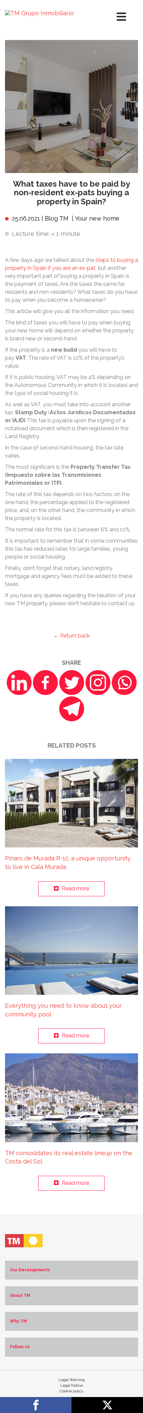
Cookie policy (71, 1391)
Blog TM (57, 218)
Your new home (97, 218)
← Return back (72, 635)
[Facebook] (45, 682)
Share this (36, 1405)
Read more (75, 888)
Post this (107, 1405)
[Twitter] (71, 682)
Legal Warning (72, 1379)
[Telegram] (71, 708)
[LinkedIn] (19, 682)
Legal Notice (71, 1385)
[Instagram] (97, 682)
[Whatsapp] (124, 682)
